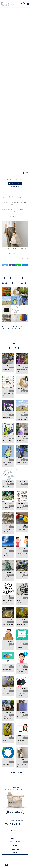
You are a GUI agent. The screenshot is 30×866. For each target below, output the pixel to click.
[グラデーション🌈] (23, 318)
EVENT (11, 183)
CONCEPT (15, 830)
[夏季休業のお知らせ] (23, 300)
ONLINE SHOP (15, 842)
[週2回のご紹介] (15, 309)
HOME (15, 853)
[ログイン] (22, 4)
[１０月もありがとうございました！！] (23, 291)
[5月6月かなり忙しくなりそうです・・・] (15, 318)
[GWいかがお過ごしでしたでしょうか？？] (6, 318)
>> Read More (15, 772)
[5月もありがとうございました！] (6, 291)
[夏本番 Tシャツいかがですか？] (15, 300)
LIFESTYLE (17, 183)
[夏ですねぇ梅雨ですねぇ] (6, 309)
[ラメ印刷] (23, 309)
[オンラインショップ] (24, 4)
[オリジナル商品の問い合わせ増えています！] (6, 300)
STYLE (15, 834)
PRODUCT (15, 838)
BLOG (15, 845)
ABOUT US (15, 849)
